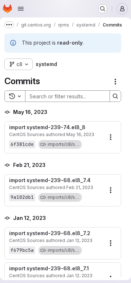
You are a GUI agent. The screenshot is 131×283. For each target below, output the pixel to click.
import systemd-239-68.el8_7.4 (50, 180)
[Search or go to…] (102, 8)
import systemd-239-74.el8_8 (47, 127)
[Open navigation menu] (21, 9)
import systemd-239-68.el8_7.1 (49, 268)
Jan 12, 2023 (79, 240)
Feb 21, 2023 (79, 187)
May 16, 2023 (80, 134)
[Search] (115, 96)
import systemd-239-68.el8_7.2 (49, 233)
